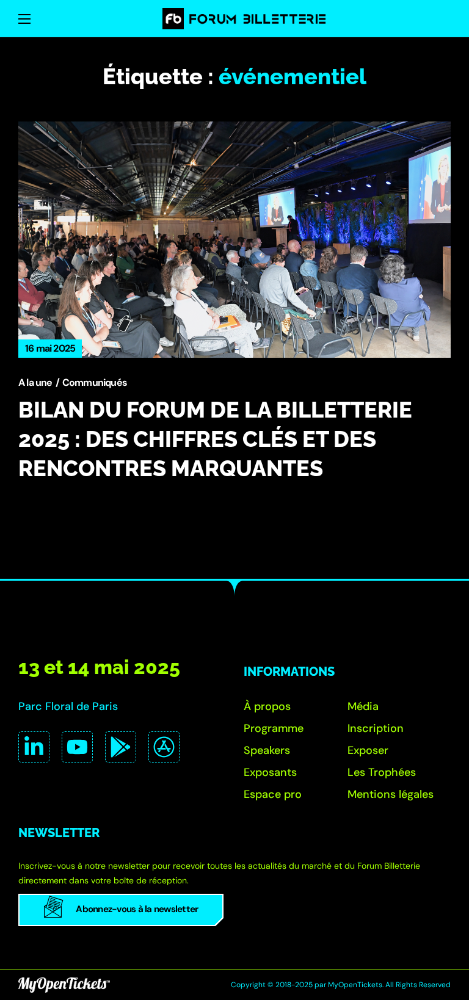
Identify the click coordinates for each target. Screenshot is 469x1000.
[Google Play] (120, 747)
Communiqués (94, 382)
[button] (267, 706)
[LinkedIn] (33, 747)
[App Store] (164, 747)
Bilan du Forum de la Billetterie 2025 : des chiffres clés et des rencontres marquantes (215, 439)
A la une (35, 382)
